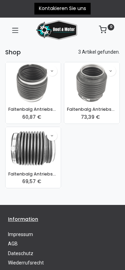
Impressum (20, 234)
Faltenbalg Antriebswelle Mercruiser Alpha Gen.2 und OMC (92, 109)
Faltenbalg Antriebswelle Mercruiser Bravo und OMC (33, 174)
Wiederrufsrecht (26, 263)
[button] (52, 71)
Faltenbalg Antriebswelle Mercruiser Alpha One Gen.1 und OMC (33, 109)
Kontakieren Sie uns (62, 8)
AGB (13, 243)
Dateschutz (20, 253)
